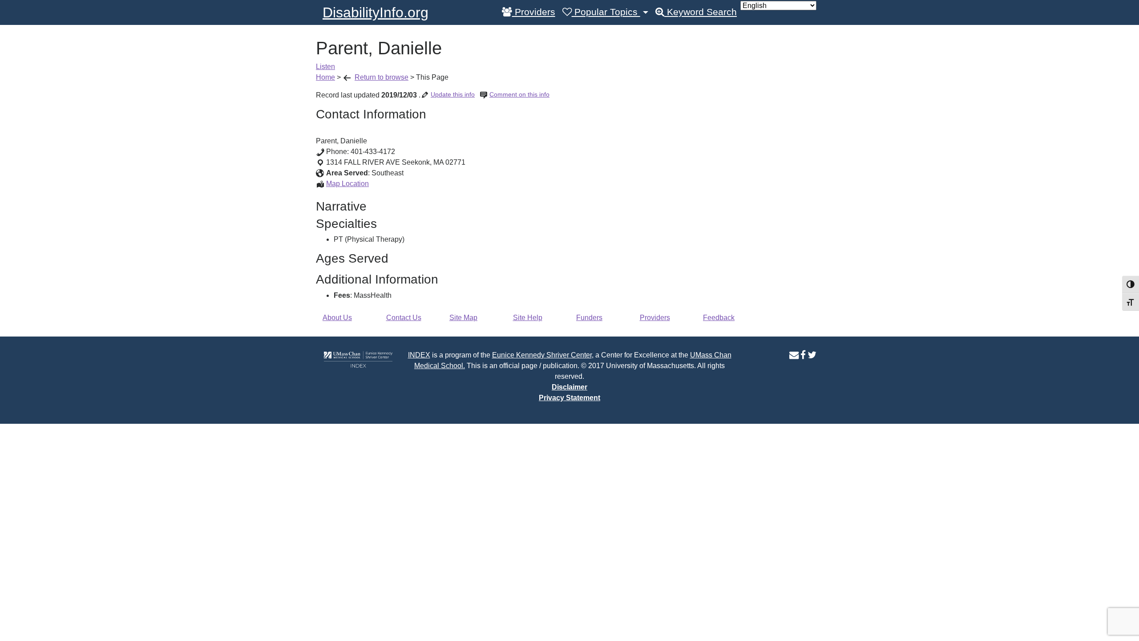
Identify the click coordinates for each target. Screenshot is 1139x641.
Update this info (453, 94)
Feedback (719, 317)
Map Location (347, 183)
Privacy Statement (569, 398)
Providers (533, 12)
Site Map (463, 317)
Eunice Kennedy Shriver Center (542, 355)
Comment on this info (519, 94)
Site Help (527, 317)
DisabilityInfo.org (375, 12)
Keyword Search (700, 12)
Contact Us (403, 317)
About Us (337, 317)
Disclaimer (569, 387)
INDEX (419, 355)
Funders (589, 317)
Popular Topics (606, 12)
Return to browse (381, 77)
